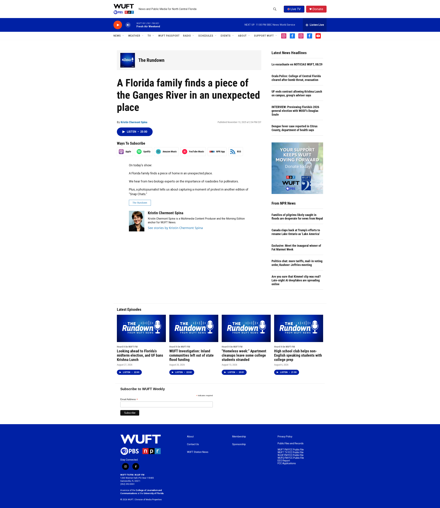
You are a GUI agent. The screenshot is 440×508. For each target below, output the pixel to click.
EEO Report (284, 460)
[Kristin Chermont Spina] (136, 221)
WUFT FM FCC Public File (291, 449)
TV (149, 35)
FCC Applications (287, 463)
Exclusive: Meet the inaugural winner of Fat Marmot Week (296, 247)
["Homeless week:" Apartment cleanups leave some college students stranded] (246, 328)
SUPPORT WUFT (264, 35)
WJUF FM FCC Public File (291, 455)
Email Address (129, 399)
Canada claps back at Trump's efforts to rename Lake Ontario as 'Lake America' (296, 232)
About (190, 436)
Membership (239, 436)
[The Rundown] (127, 60)
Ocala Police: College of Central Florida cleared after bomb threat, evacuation (296, 78)
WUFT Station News (197, 452)
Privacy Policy (285, 436)
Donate (317, 9)
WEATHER (134, 35)
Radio (187, 35)
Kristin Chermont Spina (134, 122)
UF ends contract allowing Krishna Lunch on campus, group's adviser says (297, 93)
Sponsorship (239, 444)
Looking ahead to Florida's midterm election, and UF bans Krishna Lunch (140, 355)
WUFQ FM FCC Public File (291, 458)
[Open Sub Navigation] (123, 35)
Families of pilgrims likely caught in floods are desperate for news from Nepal (297, 216)
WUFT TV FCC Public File (291, 452)
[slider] (133, 25)
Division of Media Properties (148, 499)
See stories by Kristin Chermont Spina (175, 228)
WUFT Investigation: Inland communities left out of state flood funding (191, 355)
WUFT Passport (169, 35)
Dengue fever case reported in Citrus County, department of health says (294, 128)
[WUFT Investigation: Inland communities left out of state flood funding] (193, 328)
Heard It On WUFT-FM (127, 346)
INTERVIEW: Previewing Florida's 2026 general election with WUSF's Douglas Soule (295, 110)
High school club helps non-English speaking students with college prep (298, 355)
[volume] (128, 25)
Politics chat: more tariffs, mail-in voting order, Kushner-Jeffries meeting (297, 263)
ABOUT (242, 35)
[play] (117, 25)
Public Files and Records (291, 443)
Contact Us (193, 444)
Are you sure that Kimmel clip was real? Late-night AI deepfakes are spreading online (296, 280)
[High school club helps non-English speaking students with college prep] (298, 328)
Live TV (295, 9)
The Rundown (151, 60)
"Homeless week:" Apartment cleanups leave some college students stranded (244, 355)
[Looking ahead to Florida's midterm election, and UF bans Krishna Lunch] (141, 328)
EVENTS (226, 35)
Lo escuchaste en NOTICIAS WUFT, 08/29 (297, 64)
